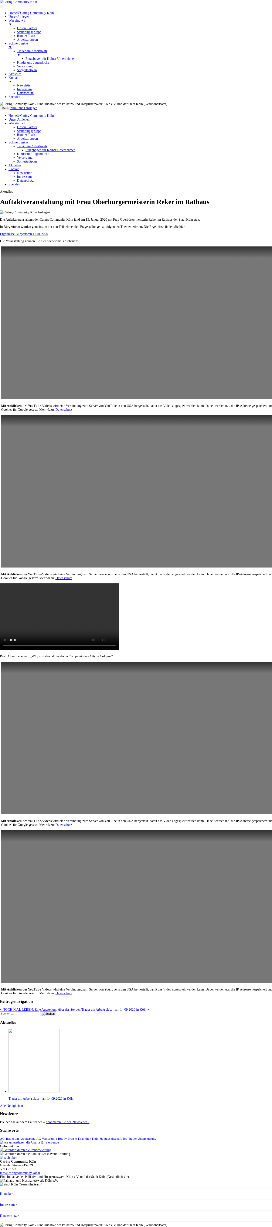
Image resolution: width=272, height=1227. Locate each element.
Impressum (24, 176)
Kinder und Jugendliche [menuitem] (33, 62)
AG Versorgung (46, 1138)
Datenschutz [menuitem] (25, 93)
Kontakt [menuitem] (13, 79)
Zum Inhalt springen (23, 108)
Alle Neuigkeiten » (13, 1105)
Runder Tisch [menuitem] (26, 36)
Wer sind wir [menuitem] (17, 22)
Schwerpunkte (18, 142)
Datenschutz (25, 180)
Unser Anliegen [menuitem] (19, 16)
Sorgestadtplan (27, 161)
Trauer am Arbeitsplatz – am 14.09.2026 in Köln (113, 1009)
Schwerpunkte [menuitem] (18, 45)
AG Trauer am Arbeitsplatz (17, 1138)
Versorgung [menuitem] (25, 66)
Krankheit (84, 1138)
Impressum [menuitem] (24, 89)
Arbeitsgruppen (27, 138)
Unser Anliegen (19, 119)
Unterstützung (147, 1138)
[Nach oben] (8, 1157)
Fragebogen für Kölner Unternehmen (50, 150)
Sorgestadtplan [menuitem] (27, 70)
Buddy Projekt (67, 1138)
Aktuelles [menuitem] (14, 74)
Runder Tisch (26, 134)
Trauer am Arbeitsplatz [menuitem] (32, 53)
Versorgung (25, 157)
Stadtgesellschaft (110, 1138)
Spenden (14, 184)
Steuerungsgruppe (29, 131)
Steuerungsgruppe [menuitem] (29, 32)
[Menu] (1, 6)
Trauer (132, 1138)
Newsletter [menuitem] (24, 85)
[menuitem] (31, 13)
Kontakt (13, 169)
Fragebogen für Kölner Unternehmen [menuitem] (50, 58)
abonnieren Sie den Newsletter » (67, 1122)
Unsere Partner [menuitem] (27, 28)
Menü (5, 108)
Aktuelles (14, 165)
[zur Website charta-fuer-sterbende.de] (29, 1142)
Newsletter (24, 173)
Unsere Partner (27, 127)
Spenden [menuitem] (14, 97)
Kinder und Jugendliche (33, 154)
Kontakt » (6, 1193)
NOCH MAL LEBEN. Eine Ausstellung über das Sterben (42, 1009)
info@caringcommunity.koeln (20, 1173)
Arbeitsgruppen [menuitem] (27, 39)
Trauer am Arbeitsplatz (32, 146)
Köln (95, 1138)
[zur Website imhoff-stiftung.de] (25, 1150)
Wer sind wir (17, 123)
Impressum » (8, 1204)
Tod (125, 1138)
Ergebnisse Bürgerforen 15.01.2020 (24, 234)
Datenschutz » (9, 1215)
